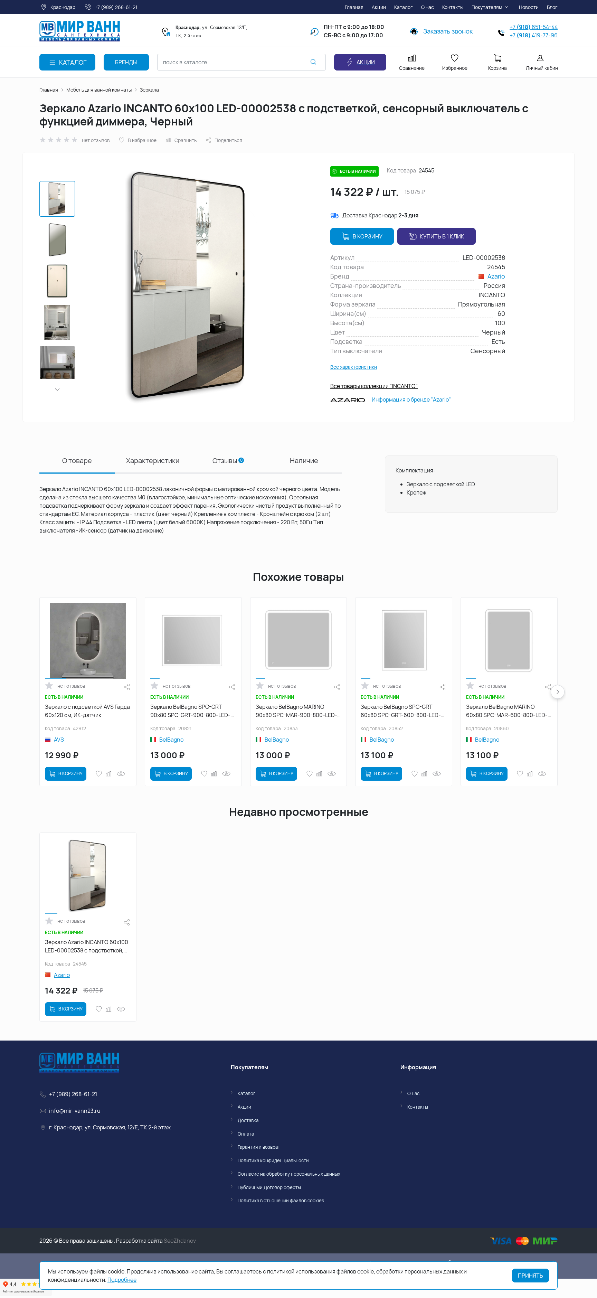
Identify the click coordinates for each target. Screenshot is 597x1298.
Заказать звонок (448, 31)
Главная (48, 89)
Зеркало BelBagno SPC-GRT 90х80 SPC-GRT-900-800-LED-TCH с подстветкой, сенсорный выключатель (190, 711)
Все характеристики (353, 367)
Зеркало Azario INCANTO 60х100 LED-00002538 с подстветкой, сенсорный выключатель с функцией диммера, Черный (86, 946)
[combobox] (241, 62)
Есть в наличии (358, 171)
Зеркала (149, 89)
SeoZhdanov (180, 1240)
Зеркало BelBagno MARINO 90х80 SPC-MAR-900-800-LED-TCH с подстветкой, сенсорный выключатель (296, 711)
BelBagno (171, 739)
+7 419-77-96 (534, 35)
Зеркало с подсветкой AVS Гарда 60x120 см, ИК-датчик (87, 711)
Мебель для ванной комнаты (99, 89)
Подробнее (121, 1279)
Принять (530, 1275)
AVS (59, 739)
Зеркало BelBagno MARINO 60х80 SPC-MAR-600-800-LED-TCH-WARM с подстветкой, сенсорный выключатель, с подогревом (507, 711)
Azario (496, 276)
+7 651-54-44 (534, 27)
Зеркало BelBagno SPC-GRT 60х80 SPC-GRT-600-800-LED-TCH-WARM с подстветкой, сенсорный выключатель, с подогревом (401, 711)
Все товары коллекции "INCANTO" (374, 386)
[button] (57, 389)
